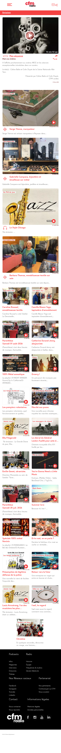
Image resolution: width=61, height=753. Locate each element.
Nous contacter (15, 706)
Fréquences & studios (34, 668)
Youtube (12, 692)
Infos (11, 661)
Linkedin (12, 695)
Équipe (28, 664)
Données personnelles (35, 710)
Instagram (12, 689)
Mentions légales (33, 706)
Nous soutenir (44, 692)
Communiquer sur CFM (47, 689)
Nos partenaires (45, 685)
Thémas (12, 674)
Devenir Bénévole (32, 671)
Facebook (12, 685)
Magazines (13, 664)
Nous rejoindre (14, 710)
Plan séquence (16, 55)
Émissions (6, 12)
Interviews (13, 668)
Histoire (29, 661)
